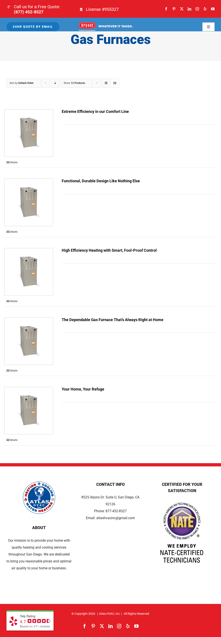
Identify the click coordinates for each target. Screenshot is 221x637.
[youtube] (213, 9)
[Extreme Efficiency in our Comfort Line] (28, 133)
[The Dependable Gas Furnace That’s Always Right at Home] (28, 341)
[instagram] (197, 9)
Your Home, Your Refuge (83, 389)
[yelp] (205, 9)
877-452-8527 (116, 511)
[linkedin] (189, 9)
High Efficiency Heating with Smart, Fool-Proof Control (109, 250)
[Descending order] (55, 83)
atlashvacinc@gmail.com (115, 518)
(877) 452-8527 (28, 11)
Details (13, 162)
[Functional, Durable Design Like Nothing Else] (28, 202)
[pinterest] (174, 9)
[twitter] (181, 9)
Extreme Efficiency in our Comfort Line (95, 111)
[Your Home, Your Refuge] (28, 410)
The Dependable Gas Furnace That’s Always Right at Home (112, 319)
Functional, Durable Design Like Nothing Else (101, 181)
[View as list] (114, 83)
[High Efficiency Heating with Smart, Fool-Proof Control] (28, 272)
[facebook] (166, 9)
